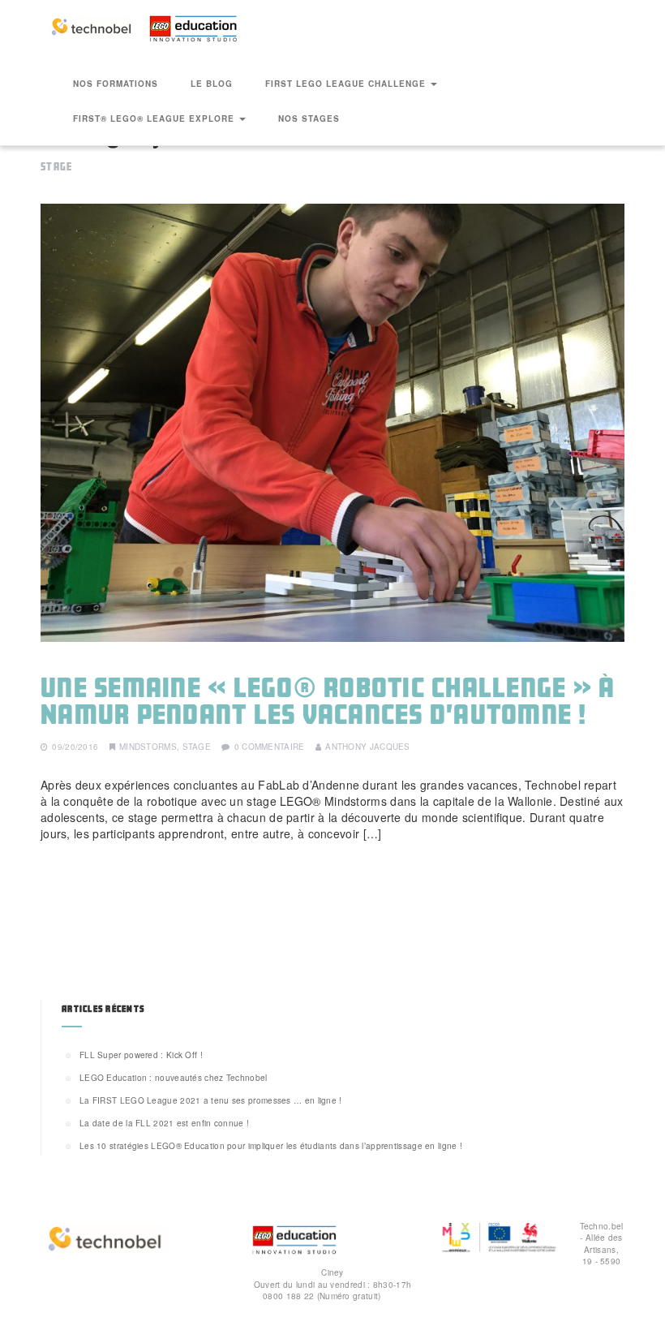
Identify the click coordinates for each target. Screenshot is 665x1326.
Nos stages (309, 118)
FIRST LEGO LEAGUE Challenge (347, 83)
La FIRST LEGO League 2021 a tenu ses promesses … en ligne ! (210, 1100)
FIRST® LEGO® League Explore (155, 118)
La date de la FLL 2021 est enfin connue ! (164, 1123)
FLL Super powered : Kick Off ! (141, 1055)
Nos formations (115, 83)
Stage (197, 746)
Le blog (212, 83)
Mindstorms (148, 746)
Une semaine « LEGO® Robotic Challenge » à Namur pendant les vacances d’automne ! (328, 701)
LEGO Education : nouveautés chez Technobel (173, 1077)
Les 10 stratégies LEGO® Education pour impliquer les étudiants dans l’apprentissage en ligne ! (270, 1146)
